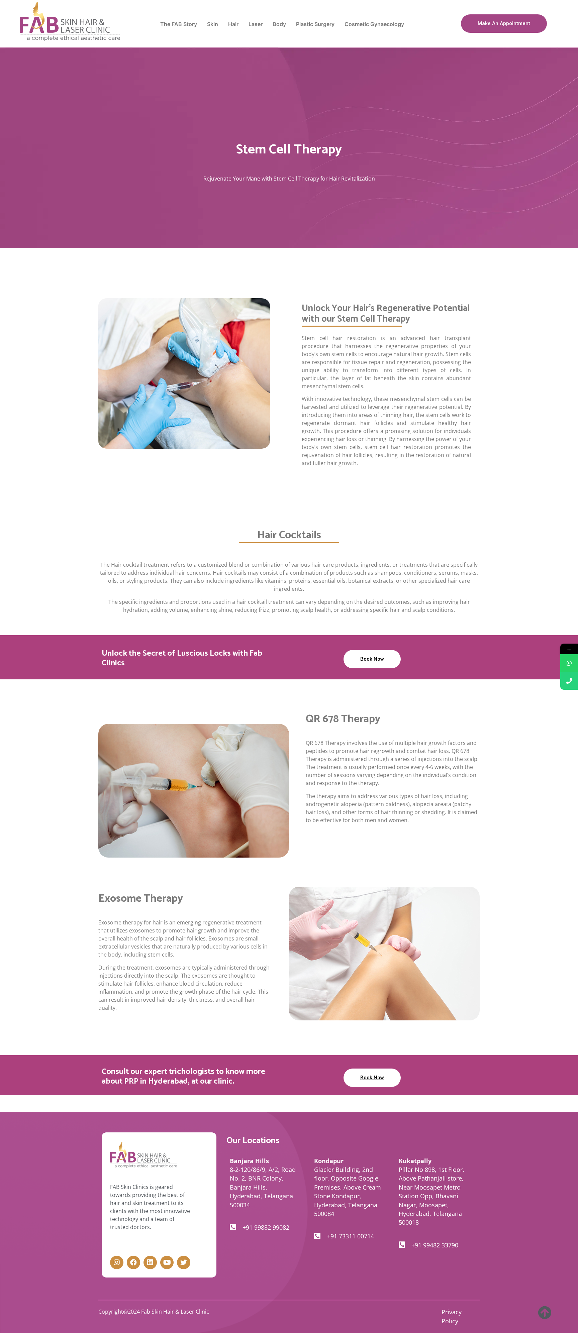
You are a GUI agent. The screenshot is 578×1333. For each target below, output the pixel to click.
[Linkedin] (150, 1262)
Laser (256, 24)
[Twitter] (183, 1262)
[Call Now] (569, 681)
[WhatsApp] (569, 663)
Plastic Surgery (315, 24)
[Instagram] (116, 1262)
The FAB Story (178, 24)
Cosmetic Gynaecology (374, 24)
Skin (212, 24)
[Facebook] (133, 1262)
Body (279, 24)
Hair (233, 24)
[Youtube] (167, 1262)
